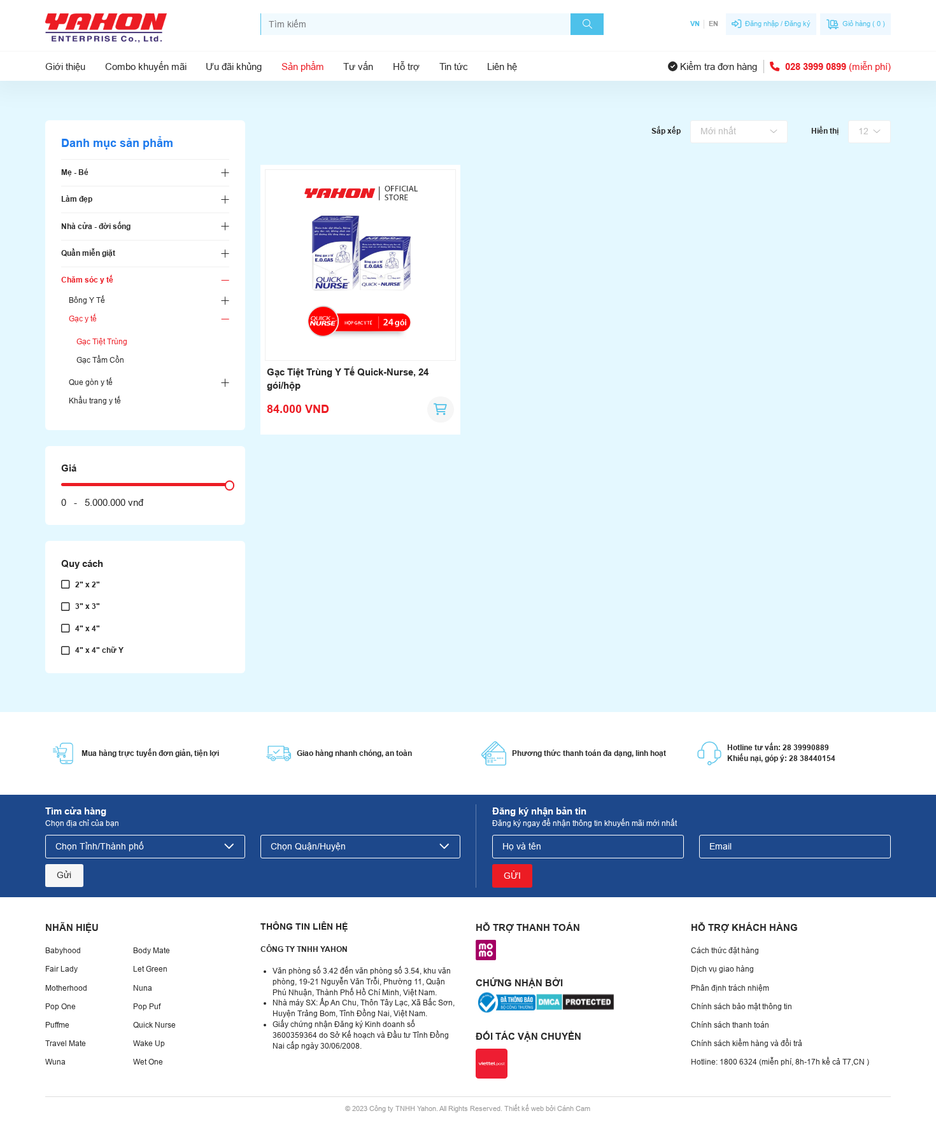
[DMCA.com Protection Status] (574, 1001)
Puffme (57, 1025)
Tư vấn (358, 66)
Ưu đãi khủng (234, 66)
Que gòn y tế (91, 382)
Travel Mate (65, 1043)
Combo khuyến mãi (146, 66)
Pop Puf (146, 1006)
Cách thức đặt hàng (725, 950)
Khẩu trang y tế (95, 400)
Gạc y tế (83, 318)
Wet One (148, 1062)
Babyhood (63, 950)
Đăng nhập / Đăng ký (778, 23)
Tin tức (453, 66)
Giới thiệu (65, 66)
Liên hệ (502, 66)
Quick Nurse (154, 1025)
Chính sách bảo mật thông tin (741, 1006)
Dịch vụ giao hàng (722, 969)
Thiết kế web (524, 1108)
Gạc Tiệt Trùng (101, 341)
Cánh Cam (573, 1108)
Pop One (60, 1006)
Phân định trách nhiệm (730, 988)
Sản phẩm (302, 66)
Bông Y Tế (87, 300)
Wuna (55, 1062)
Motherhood (66, 988)
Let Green (150, 969)
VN (695, 23)
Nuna (142, 988)
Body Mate (151, 950)
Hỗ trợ (406, 66)
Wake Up (149, 1043)
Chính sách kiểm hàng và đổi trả (746, 1043)
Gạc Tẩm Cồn (100, 360)
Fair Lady (61, 969)
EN (713, 23)
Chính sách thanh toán (730, 1025)
